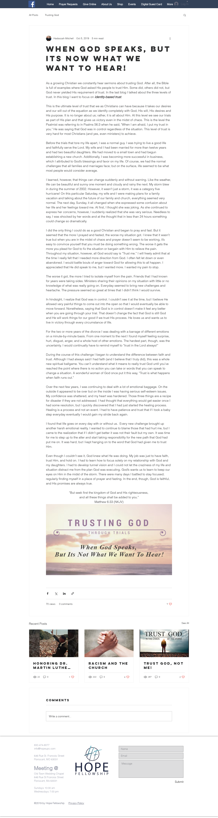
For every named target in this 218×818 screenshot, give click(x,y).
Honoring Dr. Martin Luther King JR (52, 665)
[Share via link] (72, 593)
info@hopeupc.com (45, 748)
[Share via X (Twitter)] (56, 593)
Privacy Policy (76, 803)
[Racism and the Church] (109, 643)
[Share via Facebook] (47, 593)
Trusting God (52, 15)
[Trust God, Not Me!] (164, 643)
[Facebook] (31, 4)
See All (185, 623)
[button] (187, 1)
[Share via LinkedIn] (64, 593)
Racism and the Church (108, 665)
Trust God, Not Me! (164, 665)
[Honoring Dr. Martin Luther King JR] (53, 643)
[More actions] (170, 38)
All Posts (33, 15)
